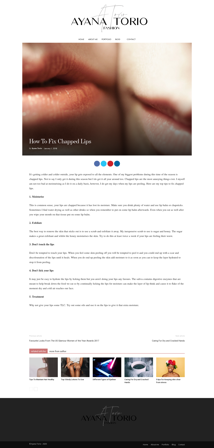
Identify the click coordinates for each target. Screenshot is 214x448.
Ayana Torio (37, 148)
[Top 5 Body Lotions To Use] (75, 367)
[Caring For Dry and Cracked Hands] (138, 367)
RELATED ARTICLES (38, 351)
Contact (131, 39)
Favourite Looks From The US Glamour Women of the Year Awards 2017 (64, 340)
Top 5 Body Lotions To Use (72, 379)
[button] (181, 39)
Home (81, 39)
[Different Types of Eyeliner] (107, 367)
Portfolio (106, 39)
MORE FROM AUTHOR (57, 351)
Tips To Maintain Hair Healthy (41, 379)
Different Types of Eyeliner (104, 379)
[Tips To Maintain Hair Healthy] (43, 367)
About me (93, 39)
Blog (117, 39)
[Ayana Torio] (107, 18)
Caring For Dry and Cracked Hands (168, 340)
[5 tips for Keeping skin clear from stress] (170, 367)
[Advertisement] (107, 324)
